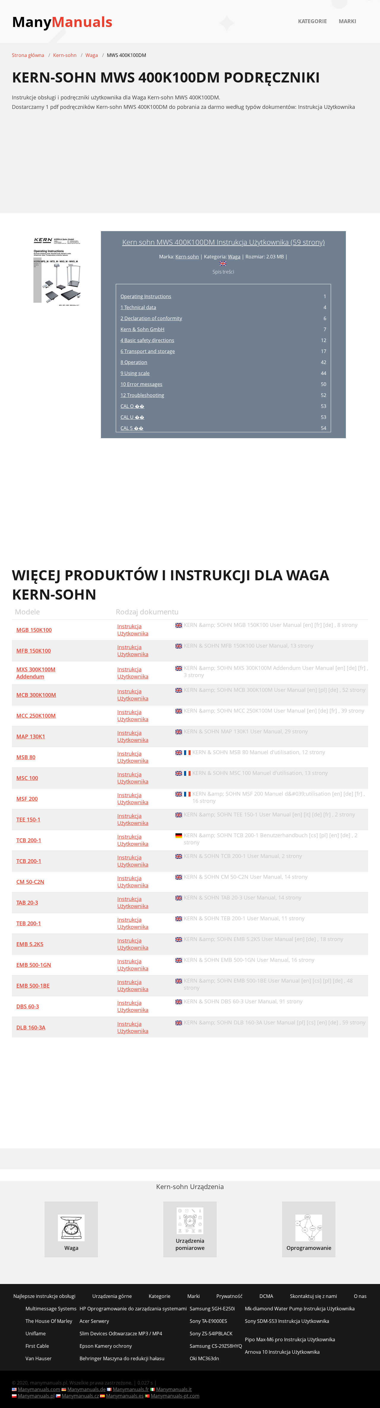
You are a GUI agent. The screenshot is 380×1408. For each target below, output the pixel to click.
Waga (234, 256)
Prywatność (229, 1296)
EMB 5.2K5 (29, 944)
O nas (360, 1296)
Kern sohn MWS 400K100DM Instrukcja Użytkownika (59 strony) (223, 242)
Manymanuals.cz (80, 1396)
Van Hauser (39, 1358)
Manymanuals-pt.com (175, 1396)
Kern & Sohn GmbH (142, 329)
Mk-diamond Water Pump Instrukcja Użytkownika (300, 1308)
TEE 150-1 (28, 819)
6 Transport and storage (148, 351)
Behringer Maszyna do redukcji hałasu (122, 1358)
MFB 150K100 (33, 650)
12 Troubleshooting (142, 395)
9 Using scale (135, 373)
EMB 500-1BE (33, 985)
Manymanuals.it (174, 1389)
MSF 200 (27, 798)
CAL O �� (132, 406)
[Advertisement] (190, 165)
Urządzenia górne (112, 1296)
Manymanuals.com (39, 1389)
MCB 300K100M (36, 694)
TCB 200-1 (28, 840)
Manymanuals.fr (131, 1389)
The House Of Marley (49, 1321)
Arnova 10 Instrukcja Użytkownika (282, 1352)
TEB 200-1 (28, 923)
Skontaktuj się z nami (313, 1296)
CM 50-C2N (30, 881)
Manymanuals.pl (36, 1396)
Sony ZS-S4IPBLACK (211, 1333)
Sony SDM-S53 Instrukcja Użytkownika (287, 1321)
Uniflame (36, 1333)
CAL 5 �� (132, 428)
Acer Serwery (94, 1321)
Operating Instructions (146, 296)
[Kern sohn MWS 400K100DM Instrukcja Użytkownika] (56, 334)
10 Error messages (141, 384)
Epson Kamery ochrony (106, 1346)
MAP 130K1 (30, 736)
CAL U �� (132, 417)
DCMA (266, 1296)
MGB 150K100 (34, 629)
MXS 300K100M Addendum (36, 673)
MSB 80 (25, 757)
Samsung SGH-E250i (212, 1308)
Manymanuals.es (125, 1396)
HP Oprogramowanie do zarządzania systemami (133, 1308)
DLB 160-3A (30, 1027)
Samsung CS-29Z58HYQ (216, 1346)
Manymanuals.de (86, 1389)
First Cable (37, 1346)
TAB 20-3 (27, 902)
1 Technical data (138, 307)
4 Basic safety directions (147, 340)
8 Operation (134, 362)
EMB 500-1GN (33, 964)
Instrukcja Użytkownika (132, 630)
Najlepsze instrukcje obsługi (44, 1296)
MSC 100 (27, 777)
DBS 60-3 (27, 1006)
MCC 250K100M (36, 715)
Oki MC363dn (204, 1358)
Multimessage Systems (51, 1308)
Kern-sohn (187, 256)
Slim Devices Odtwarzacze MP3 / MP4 (121, 1333)
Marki (347, 21)
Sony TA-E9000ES (208, 1321)
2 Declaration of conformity (151, 318)
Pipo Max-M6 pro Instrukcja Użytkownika (290, 1339)
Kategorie (312, 21)
